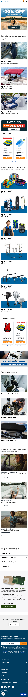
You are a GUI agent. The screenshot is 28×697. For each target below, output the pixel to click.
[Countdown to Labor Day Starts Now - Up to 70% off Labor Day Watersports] (14, 19)
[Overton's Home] (5, 2)
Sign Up (24, 643)
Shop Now (14, 27)
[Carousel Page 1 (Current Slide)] (11, 161)
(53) (9, 155)
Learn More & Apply (9, 606)
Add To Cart (7, 157)
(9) (8, 340)
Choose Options (7, 342)
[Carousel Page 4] (15, 161)
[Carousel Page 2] (12, 161)
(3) (21, 155)
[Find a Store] (20, 1)
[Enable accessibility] (3, 694)
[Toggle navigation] (26, 2)
